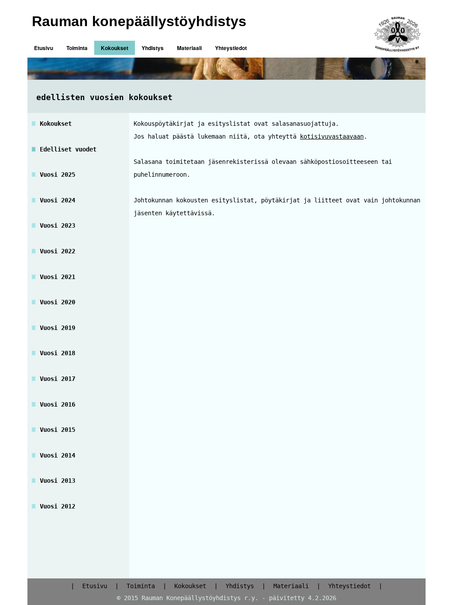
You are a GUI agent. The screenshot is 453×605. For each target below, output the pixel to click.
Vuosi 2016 (57, 404)
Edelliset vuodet (68, 149)
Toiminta (77, 48)
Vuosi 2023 (57, 225)
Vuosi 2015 (57, 429)
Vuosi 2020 (57, 302)
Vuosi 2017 (57, 378)
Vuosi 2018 (57, 353)
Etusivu (43, 48)
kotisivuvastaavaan (332, 136)
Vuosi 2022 (57, 251)
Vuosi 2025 (57, 174)
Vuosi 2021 (57, 276)
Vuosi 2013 (57, 480)
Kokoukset (114, 48)
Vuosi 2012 (57, 506)
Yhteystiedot (231, 48)
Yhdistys (153, 48)
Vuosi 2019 (57, 327)
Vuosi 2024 (57, 200)
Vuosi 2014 (57, 455)
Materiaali (189, 48)
